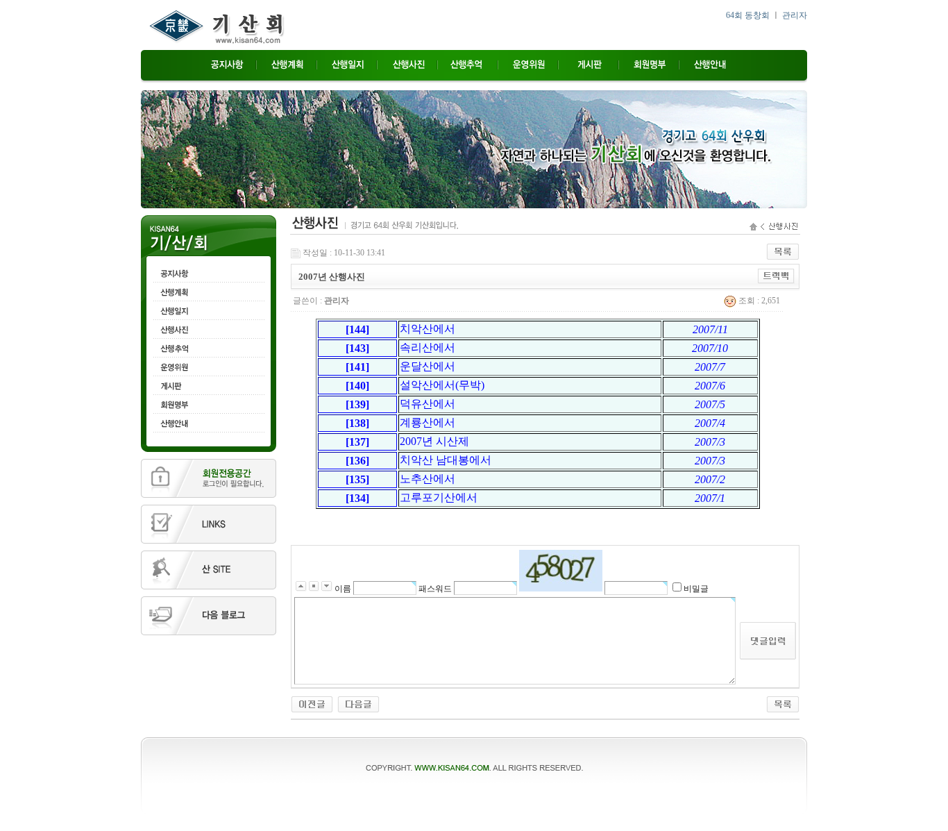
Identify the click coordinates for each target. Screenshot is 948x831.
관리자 (794, 15)
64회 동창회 (748, 15)
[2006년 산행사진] (358, 703)
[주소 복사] (776, 275)
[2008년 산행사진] (312, 703)
